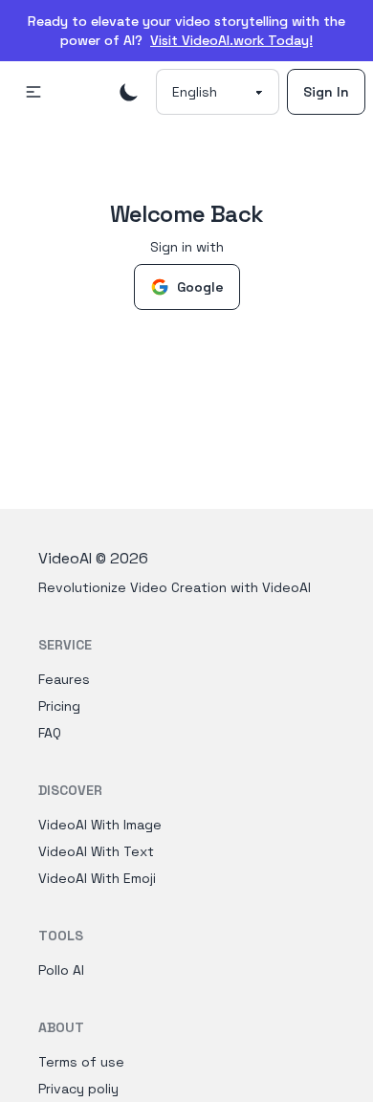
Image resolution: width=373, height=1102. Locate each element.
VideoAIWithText (96, 851)
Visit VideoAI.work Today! (231, 40)
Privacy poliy (78, 1088)
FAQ (49, 732)
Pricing (59, 706)
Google (200, 287)
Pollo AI (61, 970)
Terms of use (81, 1061)
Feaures (64, 679)
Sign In (326, 91)
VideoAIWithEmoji (97, 878)
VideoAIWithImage (100, 824)
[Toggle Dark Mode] (129, 91)
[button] (33, 92)
